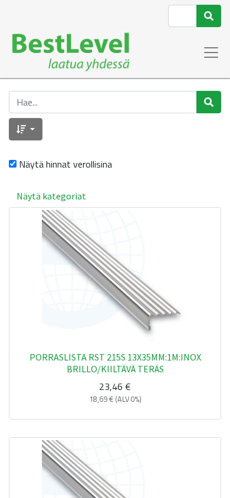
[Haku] (208, 16)
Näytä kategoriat (51, 196)
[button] (25, 129)
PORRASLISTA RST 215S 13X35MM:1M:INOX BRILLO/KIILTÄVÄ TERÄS (115, 362)
